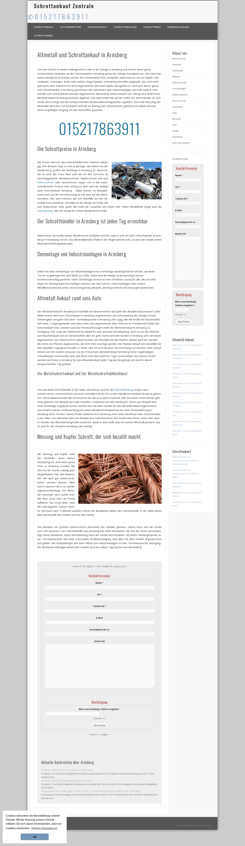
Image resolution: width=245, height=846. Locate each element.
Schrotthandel (43, 35)
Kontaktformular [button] (180, 158)
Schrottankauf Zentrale (64, 6)
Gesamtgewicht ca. (99, 629)
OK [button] (34, 836)
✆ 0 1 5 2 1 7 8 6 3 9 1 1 (58, 16)
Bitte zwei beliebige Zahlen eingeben (99, 709)
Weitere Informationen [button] (44, 828)
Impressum (206, 825)
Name (100, 582)
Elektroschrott (98, 27)
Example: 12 (99, 718)
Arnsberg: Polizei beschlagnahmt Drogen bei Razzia (66, 780)
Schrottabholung (125, 27)
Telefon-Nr (99, 606)
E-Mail (99, 617)
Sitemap (179, 825)
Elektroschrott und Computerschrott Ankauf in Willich (185, 474)
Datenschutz (192, 825)
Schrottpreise (152, 27)
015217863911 (99, 128)
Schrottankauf (43, 27)
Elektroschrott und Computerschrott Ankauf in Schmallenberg (185, 460)
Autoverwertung (70, 27)
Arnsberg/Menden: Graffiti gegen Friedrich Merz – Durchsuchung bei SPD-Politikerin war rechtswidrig (91, 791)
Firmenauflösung (178, 27)
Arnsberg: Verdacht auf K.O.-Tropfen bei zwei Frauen (67, 769)
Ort (99, 594)
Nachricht (99, 641)
